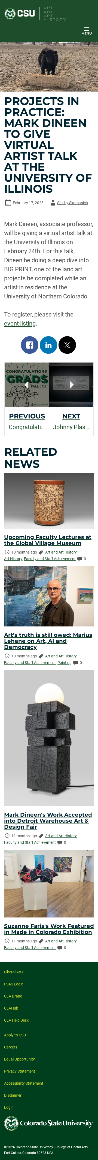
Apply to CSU (15, 1035)
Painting (64, 662)
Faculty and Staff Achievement (50, 559)
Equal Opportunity (19, 1059)
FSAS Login (13, 984)
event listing (20, 323)
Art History (13, 559)
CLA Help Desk (16, 1020)
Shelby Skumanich (68, 203)
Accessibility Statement (23, 1083)
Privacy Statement (19, 1071)
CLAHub (11, 1008)
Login (9, 1107)
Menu (86, 33)
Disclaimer (13, 1095)
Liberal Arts (13, 972)
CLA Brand (13, 996)
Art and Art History (61, 552)
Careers (10, 1047)
